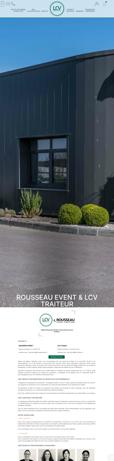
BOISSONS (79, 11)
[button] (29, 3)
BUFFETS (44, 11)
